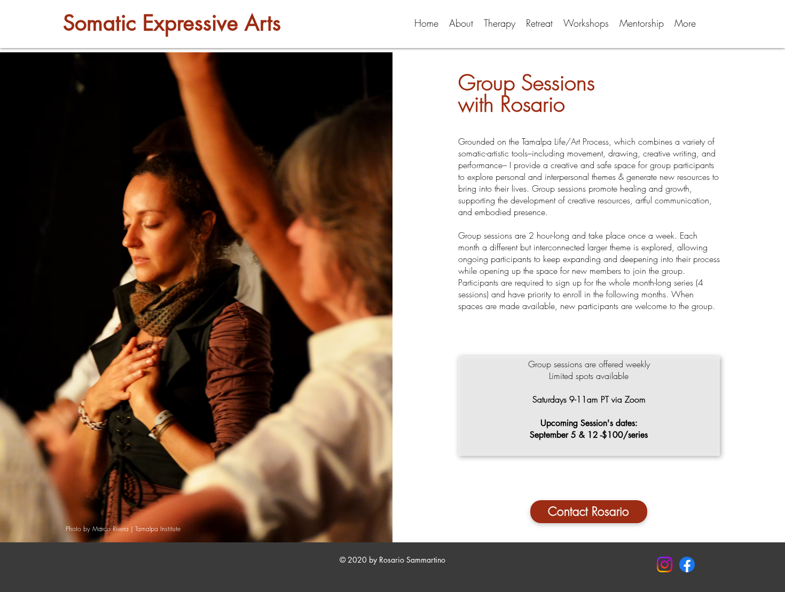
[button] (461, 23)
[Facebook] (687, 564)
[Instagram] (664, 564)
